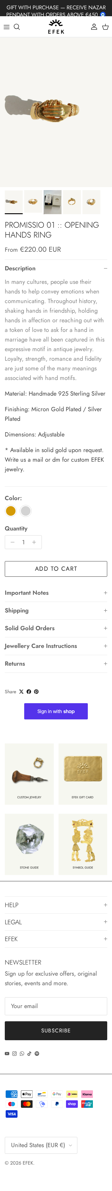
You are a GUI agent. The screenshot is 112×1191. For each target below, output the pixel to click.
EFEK (28, 1162)
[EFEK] (56, 26)
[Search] (19, 26)
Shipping (17, 610)
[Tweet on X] (21, 691)
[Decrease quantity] (11, 542)
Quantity (16, 528)
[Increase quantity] (36, 542)
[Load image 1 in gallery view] (56, 112)
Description (20, 268)
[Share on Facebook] (29, 691)
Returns (15, 663)
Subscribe (56, 1031)
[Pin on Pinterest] (36, 691)
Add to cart (56, 568)
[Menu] (6, 26)
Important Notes (27, 592)
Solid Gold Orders (30, 628)
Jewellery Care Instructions (41, 646)
